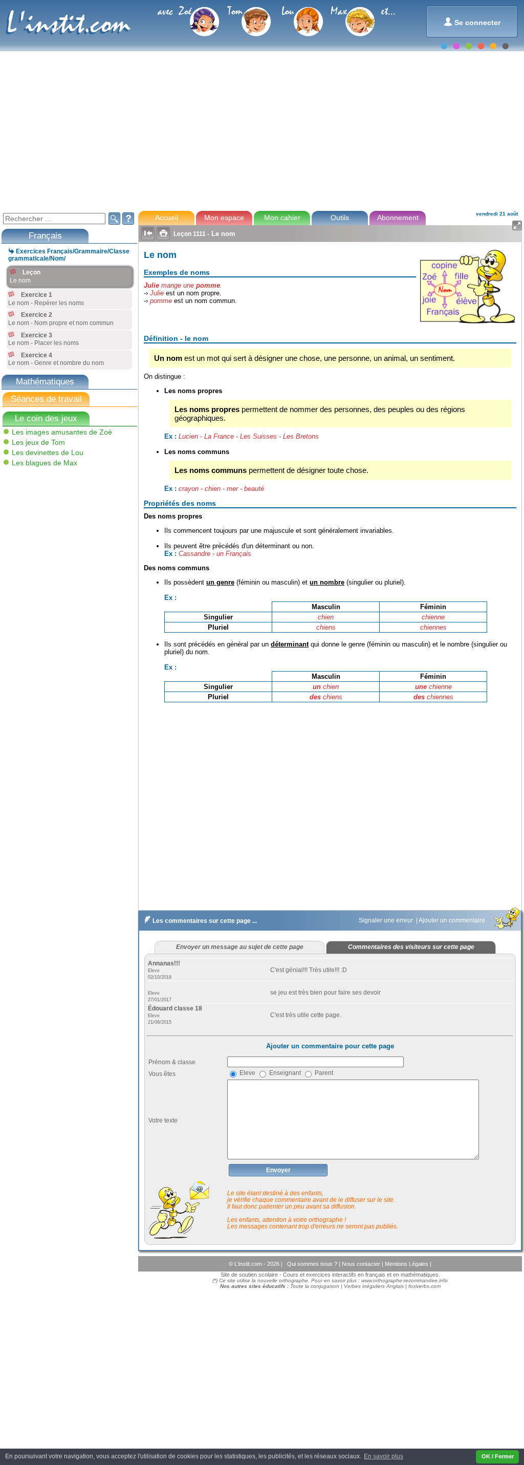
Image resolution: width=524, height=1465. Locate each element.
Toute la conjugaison (314, 1286)
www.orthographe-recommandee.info (404, 1280)
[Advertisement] (261, 130)
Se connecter (472, 22)
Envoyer (278, 1170)
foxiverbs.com (424, 1286)
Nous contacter (362, 1264)
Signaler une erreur (386, 920)
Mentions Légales (407, 1264)
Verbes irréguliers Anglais (374, 1286)
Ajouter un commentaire (453, 920)
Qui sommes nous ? (313, 1264)
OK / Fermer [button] (498, 1456)
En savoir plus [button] (383, 1456)
